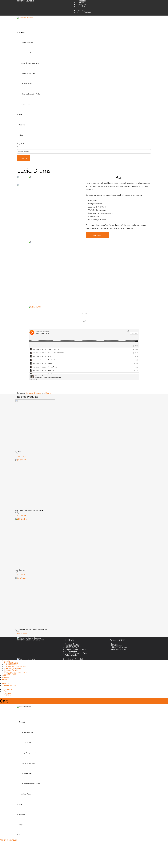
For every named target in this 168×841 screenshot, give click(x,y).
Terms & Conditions (119, 648)
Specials (5, 677)
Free (4, 676)
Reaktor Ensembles (28, 73)
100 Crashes (20, 570)
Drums (48, 393)
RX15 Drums (19, 451)
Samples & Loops (27, 42)
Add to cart (97, 235)
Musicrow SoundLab (8, 840)
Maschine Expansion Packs (30, 94)
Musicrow (69, 659)
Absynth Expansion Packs (30, 63)
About (4, 679)
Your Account (116, 646)
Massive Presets (26, 84)
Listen (84, 313)
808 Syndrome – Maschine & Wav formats (31, 629)
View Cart (80, 10)
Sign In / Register (83, 12)
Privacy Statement (118, 649)
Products (6, 661)
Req (84, 320)
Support (114, 644)
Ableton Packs (26, 104)
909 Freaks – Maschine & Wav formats (29, 511)
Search (24, 158)
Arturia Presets (26, 53)
